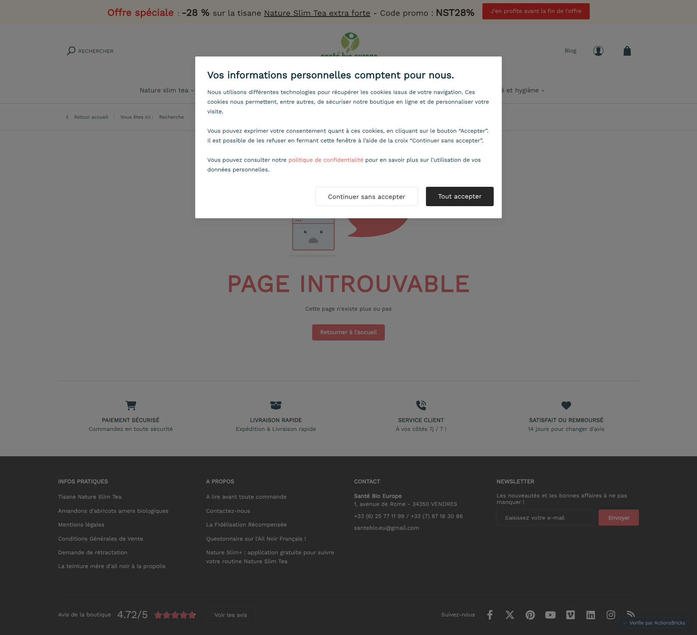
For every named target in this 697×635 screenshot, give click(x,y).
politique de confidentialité (325, 160)
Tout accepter (460, 196)
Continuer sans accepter (366, 197)
